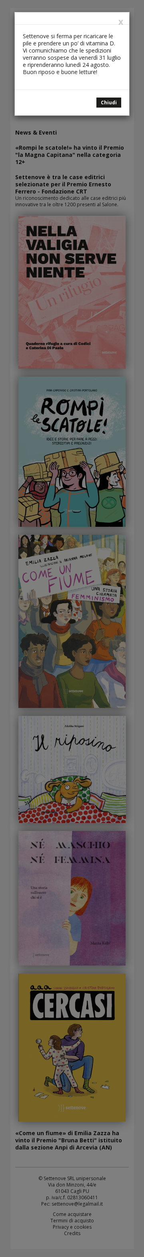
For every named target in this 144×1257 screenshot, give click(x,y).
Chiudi (109, 102)
